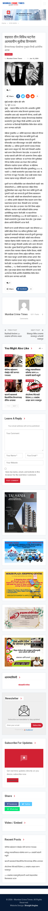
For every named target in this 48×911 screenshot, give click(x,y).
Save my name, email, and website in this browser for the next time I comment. (22, 473)
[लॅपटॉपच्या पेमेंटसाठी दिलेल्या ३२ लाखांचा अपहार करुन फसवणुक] (34, 386)
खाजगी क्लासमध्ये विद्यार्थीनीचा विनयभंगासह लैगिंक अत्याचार (24, 861)
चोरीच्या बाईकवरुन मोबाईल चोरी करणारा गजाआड (20, 847)
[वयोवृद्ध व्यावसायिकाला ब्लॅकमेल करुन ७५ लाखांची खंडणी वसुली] (34, 360)
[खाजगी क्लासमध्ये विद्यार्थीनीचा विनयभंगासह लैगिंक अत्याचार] (13, 386)
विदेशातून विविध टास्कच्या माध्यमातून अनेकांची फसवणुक (35, 336)
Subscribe (37, 725)
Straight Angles (31, 905)
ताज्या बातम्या (8, 54)
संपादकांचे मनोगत (24, 685)
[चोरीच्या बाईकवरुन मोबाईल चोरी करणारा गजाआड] (13, 360)
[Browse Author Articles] (24, 305)
